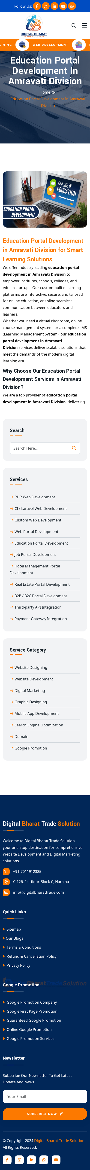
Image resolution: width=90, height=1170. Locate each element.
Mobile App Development (37, 713)
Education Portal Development (41, 543)
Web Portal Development (36, 531)
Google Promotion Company (31, 1002)
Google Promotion (31, 748)
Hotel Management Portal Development (35, 569)
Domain (21, 736)
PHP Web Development (35, 497)
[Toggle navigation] (84, 26)
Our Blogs (14, 938)
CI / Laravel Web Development (41, 508)
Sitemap (13, 929)
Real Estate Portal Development (42, 584)
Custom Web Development (38, 520)
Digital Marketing (30, 690)
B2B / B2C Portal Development (41, 595)
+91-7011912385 (27, 871)
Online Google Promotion (29, 1029)
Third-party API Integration (38, 607)
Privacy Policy (18, 965)
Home (45, 92)
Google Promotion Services (30, 1038)
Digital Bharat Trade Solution (59, 1140)
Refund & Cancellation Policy (31, 956)
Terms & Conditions (23, 947)
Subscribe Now (42, 1114)
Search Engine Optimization (39, 725)
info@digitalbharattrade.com (38, 892)
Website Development (34, 679)
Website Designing (31, 667)
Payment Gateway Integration (41, 618)
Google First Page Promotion (31, 1011)
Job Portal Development (35, 554)
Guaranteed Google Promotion (33, 1020)
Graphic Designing (31, 701)
